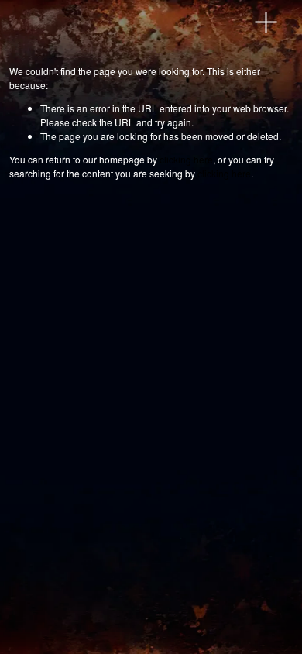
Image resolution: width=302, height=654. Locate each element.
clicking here (186, 159)
